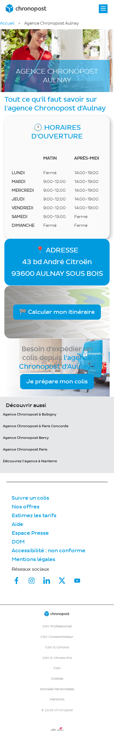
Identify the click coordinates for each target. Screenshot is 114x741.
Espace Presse (30, 533)
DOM (18, 542)
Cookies (57, 679)
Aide (17, 524)
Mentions (57, 699)
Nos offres (25, 506)
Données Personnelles (57, 689)
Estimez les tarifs (34, 515)
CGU (57, 668)
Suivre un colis (30, 498)
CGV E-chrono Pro (57, 658)
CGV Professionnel (57, 626)
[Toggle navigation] (103, 8)
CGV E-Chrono (57, 647)
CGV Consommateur (57, 637)
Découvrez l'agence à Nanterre (30, 461)
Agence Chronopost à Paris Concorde (35, 426)
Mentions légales (33, 559)
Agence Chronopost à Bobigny (29, 414)
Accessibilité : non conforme (48, 550)
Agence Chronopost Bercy (26, 438)
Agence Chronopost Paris (25, 449)
